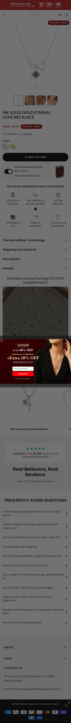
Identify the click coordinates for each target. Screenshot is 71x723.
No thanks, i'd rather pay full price (23, 378)
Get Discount (23, 374)
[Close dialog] (1, 340)
